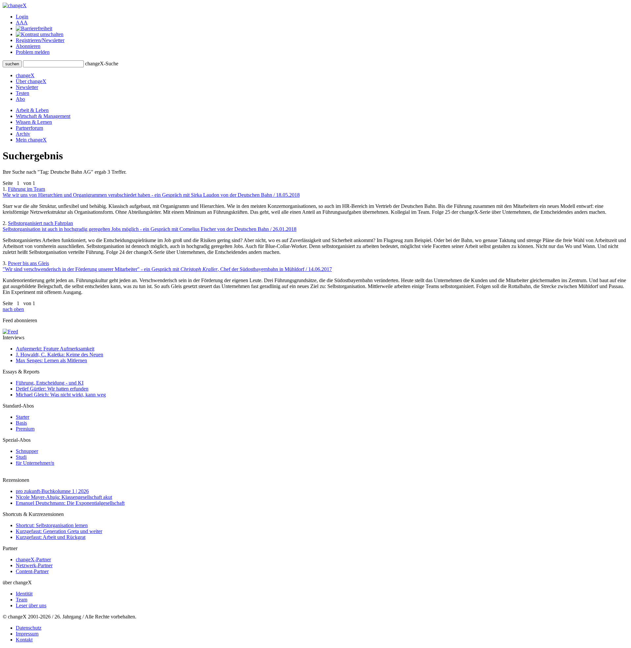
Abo (20, 99)
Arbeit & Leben (32, 110)
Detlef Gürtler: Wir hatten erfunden (52, 388)
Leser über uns (31, 605)
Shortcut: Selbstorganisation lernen (52, 525)
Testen (22, 93)
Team (21, 599)
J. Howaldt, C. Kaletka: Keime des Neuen (59, 354)
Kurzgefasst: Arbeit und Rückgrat (50, 537)
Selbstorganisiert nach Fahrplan (149, 226)
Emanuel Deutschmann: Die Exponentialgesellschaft (70, 503)
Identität (24, 593)
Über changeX (31, 81)
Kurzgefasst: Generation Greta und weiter (59, 531)
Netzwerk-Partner (34, 565)
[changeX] (15, 5)
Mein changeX (31, 140)
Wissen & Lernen (34, 122)
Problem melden (33, 52)
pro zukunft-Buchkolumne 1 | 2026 (52, 491)
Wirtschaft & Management (43, 116)
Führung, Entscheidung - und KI (49, 383)
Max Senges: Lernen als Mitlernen (51, 360)
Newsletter (27, 87)
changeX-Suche (101, 63)
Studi (21, 457)
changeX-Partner (33, 559)
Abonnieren (28, 46)
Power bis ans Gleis (167, 266)
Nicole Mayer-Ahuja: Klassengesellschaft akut (64, 497)
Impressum (27, 634)
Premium (25, 429)
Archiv (23, 134)
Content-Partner (32, 571)
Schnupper (27, 451)
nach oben (13, 309)
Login (22, 16)
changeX (25, 75)
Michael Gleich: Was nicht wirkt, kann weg (61, 394)
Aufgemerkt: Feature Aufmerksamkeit (55, 348)
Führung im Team (151, 192)
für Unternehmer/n (35, 463)
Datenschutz (28, 628)
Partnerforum (29, 128)
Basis (21, 423)
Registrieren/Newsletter (40, 40)
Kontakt (24, 639)
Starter (22, 417)
